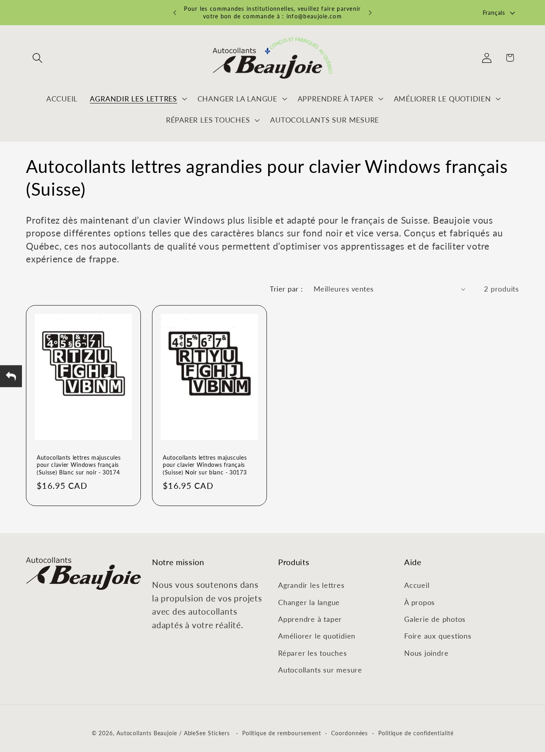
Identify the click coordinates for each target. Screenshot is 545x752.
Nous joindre (426, 652)
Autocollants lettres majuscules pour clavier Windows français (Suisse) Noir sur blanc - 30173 (205, 465)
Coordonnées (349, 732)
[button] (37, 57)
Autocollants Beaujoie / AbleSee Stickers (173, 732)
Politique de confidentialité (415, 732)
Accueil (416, 585)
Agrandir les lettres (311, 585)
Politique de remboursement (281, 732)
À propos (419, 601)
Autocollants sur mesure (320, 669)
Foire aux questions (438, 635)
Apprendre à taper (310, 618)
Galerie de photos (435, 618)
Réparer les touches (312, 652)
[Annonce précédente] (175, 12)
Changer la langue (309, 601)
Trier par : (286, 288)
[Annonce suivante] (370, 12)
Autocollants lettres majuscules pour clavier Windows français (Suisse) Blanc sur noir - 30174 (78, 465)
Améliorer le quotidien (316, 635)
